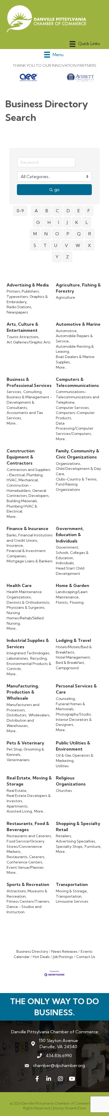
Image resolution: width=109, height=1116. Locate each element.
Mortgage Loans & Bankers (30, 561)
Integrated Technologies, (28, 653)
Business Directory (32, 951)
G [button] (38, 222)
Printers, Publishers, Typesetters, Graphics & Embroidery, (27, 296)
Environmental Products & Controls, (29, 666)
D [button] (68, 210)
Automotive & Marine (78, 324)
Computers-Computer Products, (75, 415)
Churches (64, 790)
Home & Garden (72, 585)
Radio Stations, (19, 307)
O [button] (57, 233)
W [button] (78, 245)
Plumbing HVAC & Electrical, (22, 509)
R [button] (89, 233)
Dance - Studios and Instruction (24, 909)
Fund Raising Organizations (68, 487)
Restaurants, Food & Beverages (28, 826)
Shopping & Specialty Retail (78, 826)
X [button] (89, 245)
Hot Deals (41, 957)
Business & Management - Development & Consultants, (29, 402)
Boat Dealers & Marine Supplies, (75, 359)
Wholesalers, (39, 715)
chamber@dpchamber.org (59, 1065)
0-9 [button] (20, 210)
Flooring (77, 602)
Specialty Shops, (69, 846)
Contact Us (85, 957)
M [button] (35, 233)
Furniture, (93, 846)
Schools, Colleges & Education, (72, 555)
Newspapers (17, 312)
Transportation (72, 884)
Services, (14, 392)
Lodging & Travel (73, 640)
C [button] (57, 210)
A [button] (36, 210)
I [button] (58, 222)
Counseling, (66, 698)
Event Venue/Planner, (25, 867)
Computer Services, (73, 407)
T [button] (45, 245)
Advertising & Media (28, 285)
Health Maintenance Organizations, (24, 594)
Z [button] (67, 256)
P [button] (68, 233)
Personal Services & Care (76, 689)
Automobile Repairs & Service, (74, 338)
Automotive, (67, 331)
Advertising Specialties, (76, 841)
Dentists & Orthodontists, (28, 602)
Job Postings (63, 957)
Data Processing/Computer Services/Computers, (74, 428)
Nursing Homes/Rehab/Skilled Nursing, (25, 618)
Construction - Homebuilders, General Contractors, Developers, (28, 490)
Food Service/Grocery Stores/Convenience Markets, (25, 846)
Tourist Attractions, (23, 337)
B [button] (47, 210)
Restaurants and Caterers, (29, 836)
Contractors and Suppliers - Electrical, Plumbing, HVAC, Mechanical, (29, 474)
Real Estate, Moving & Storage (29, 781)
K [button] (76, 222)
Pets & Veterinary (25, 743)
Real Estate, (17, 790)
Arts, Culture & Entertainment (22, 327)
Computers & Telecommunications (77, 382)
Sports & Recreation (28, 884)
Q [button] (79, 233)
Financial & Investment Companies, (26, 553)
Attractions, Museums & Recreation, (27, 893)
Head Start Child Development (70, 571)
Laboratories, (18, 658)
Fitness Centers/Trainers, (28, 901)
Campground (67, 668)
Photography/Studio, (74, 714)
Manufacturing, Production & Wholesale (23, 692)
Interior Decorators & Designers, (74, 722)
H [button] (49, 222)
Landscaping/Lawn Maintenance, (72, 594)
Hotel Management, (73, 657)
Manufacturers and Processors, (23, 707)
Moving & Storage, (72, 891)
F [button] (89, 210)
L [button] (87, 222)
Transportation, (69, 896)
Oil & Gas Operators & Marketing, (74, 758)
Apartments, (17, 806)
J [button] (67, 222)
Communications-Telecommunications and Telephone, (77, 397)
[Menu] (85, 44)
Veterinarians (18, 760)
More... (61, 367)
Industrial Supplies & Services (28, 643)
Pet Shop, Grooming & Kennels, (25, 752)
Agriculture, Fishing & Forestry (78, 288)
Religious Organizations (71, 781)
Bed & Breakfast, (70, 662)
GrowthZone (75, 1108)
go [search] (57, 189)
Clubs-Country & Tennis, (76, 479)
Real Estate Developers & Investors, (29, 798)
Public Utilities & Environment (73, 746)
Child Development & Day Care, (78, 471)
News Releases (64, 951)
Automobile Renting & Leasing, (75, 349)
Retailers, (64, 836)
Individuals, (65, 563)
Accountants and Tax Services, (25, 415)
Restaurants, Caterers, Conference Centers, (26, 859)
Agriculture (65, 297)
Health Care (19, 585)
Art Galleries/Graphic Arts (29, 342)
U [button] (55, 245)
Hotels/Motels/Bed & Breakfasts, (74, 649)
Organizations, (68, 463)
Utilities (62, 766)
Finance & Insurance (27, 528)
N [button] (46, 233)
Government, (67, 547)
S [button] (34, 245)
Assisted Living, (20, 811)
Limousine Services (72, 901)
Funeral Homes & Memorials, (70, 706)
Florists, (62, 602)
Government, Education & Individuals (70, 534)
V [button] (66, 245)
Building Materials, (22, 501)
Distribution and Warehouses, (20, 723)
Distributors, (17, 715)
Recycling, (39, 658)
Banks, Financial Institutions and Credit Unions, (30, 537)
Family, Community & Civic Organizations (77, 454)
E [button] (79, 210)
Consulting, (32, 392)
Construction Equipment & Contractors (21, 457)
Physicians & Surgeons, (26, 607)
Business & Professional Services (29, 382)
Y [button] (57, 256)
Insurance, (15, 545)
